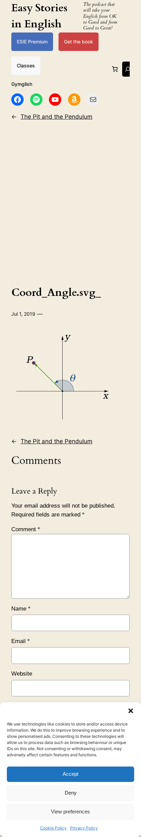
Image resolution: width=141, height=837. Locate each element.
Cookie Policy (53, 828)
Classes (26, 65)
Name (20, 608)
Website (21, 673)
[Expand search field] (127, 69)
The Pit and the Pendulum (56, 116)
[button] (130, 710)
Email (20, 641)
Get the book (78, 41)
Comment (25, 529)
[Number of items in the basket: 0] (115, 69)
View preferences (70, 811)
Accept (70, 774)
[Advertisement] (70, 201)
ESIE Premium (32, 41)
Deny (71, 793)
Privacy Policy (84, 828)
